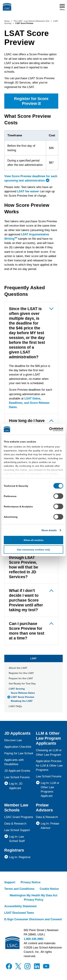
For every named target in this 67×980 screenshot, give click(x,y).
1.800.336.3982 (33, 939)
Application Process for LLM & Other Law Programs (49, 765)
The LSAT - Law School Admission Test (31, 21)
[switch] (58, 496)
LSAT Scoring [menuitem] (17, 688)
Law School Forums (17, 777)
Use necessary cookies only (33, 549)
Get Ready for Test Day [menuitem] (22, 683)
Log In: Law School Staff (17, 839)
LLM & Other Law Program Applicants (48, 738)
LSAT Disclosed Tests (19, 912)
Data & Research (15, 823)
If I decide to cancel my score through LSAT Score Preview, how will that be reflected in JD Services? (24, 562)
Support (9, 882)
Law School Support (17, 830)
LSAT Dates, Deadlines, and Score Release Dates (29, 403)
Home (7, 21)
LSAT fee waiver (28, 191)
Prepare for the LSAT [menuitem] (21, 678)
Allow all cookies (33, 540)
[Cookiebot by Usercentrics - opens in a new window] (48, 429)
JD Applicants (17, 733)
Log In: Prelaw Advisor (50, 826)
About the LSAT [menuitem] (18, 667)
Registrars (14, 850)
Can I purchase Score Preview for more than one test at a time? (26, 630)
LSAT (33, 658)
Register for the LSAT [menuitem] (21, 673)
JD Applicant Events (17, 770)
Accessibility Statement (20, 906)
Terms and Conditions (19, 888)
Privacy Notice (30, 882)
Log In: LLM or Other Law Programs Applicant (50, 789)
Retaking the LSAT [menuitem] (22, 701)
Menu (62, 9)
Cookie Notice (49, 888)
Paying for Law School (18, 753)
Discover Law (13, 740)
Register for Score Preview (31, 101)
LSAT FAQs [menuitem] (15, 706)
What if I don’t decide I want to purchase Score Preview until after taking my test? (26, 600)
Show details (49, 530)
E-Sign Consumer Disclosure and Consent (33, 919)
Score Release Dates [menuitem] (23, 692)
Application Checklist (17, 746)
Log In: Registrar (20, 857)
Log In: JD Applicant (15, 786)
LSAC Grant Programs (18, 817)
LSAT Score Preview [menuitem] (22, 697)
